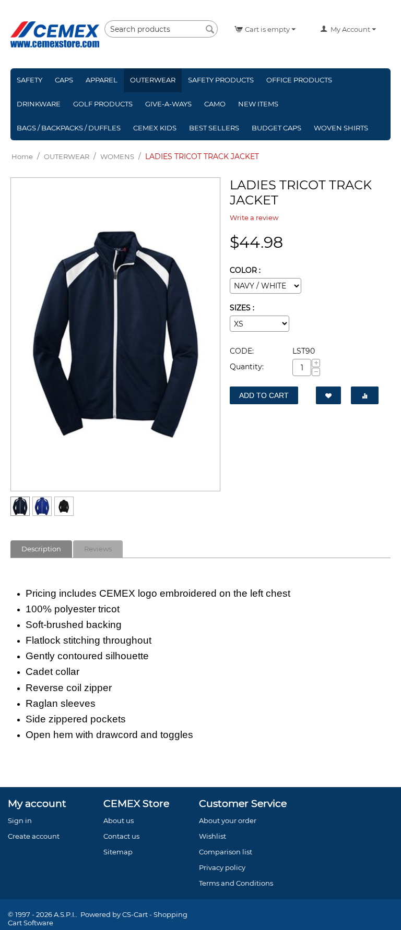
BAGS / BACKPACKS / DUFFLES (69, 128)
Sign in (20, 820)
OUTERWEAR (152, 80)
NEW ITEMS (258, 104)
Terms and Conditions (236, 883)
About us (118, 820)
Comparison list (225, 852)
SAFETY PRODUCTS (221, 80)
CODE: (242, 351)
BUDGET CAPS (276, 128)
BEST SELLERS (214, 128)
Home (22, 156)
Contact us (121, 836)
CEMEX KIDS (154, 128)
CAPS (64, 80)
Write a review (254, 217)
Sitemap (118, 852)
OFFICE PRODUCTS (299, 80)
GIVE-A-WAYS (168, 104)
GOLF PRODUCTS (103, 104)
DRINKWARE (39, 104)
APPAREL (101, 80)
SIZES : (242, 307)
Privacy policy (222, 867)
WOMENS (117, 156)
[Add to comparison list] (365, 395)
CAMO (215, 104)
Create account (34, 836)
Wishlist (212, 836)
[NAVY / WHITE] (115, 334)
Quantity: (247, 366)
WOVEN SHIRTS (341, 128)
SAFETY (29, 80)
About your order (227, 820)
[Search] (210, 30)
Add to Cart (264, 395)
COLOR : (245, 270)
